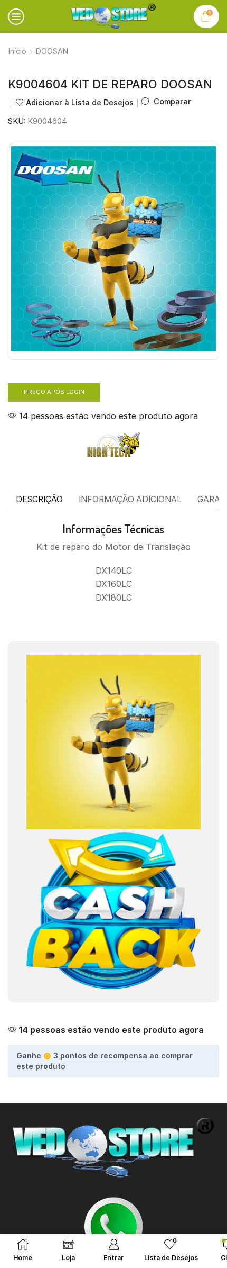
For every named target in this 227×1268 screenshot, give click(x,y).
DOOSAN (52, 51)
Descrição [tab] (39, 499)
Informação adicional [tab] (130, 499)
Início (17, 51)
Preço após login (54, 391)
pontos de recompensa (103, 1055)
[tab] (39, 499)
